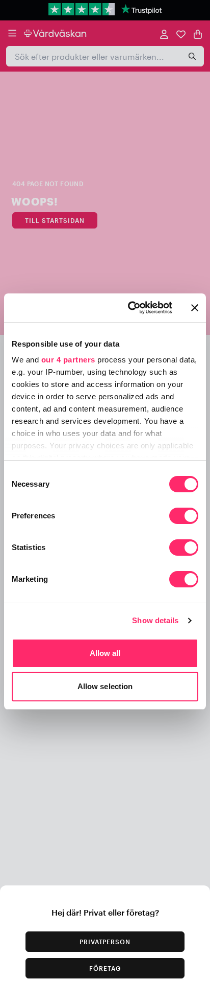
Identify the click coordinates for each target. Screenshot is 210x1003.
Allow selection (105, 686)
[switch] (183, 517)
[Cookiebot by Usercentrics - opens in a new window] (130, 307)
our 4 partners (68, 359)
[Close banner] (194, 307)
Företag (105, 968)
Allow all (105, 653)
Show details (155, 620)
